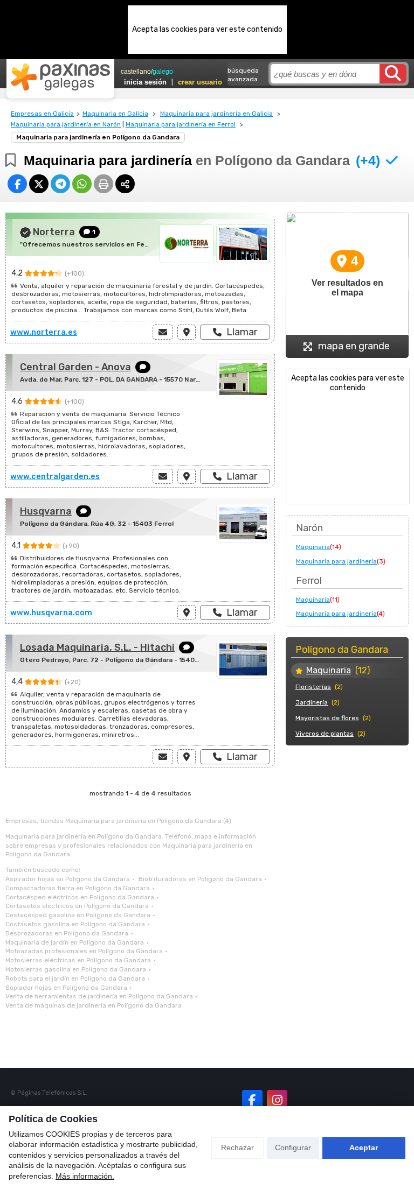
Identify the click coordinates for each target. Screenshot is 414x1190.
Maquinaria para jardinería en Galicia (216, 113)
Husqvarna (46, 511)
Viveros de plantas (324, 733)
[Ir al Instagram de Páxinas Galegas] (277, 1100)
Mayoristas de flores (327, 718)
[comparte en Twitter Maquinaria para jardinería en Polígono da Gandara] (39, 183)
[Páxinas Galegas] (60, 76)
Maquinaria (313, 547)
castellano (136, 71)
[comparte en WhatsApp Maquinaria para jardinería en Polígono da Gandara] (82, 183)
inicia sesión (145, 82)
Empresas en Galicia (42, 113)
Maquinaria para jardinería (336, 561)
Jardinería (311, 702)
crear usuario (200, 82)
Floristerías (313, 687)
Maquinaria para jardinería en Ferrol (181, 124)
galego (163, 71)
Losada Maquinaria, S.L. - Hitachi (97, 647)
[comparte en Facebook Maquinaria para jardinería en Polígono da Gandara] (17, 183)
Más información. (85, 1176)
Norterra (54, 232)
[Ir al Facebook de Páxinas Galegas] (252, 1100)
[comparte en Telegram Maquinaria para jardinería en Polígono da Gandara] (60, 183)
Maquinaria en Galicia (115, 113)
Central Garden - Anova (75, 367)
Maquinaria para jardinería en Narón (66, 124)
